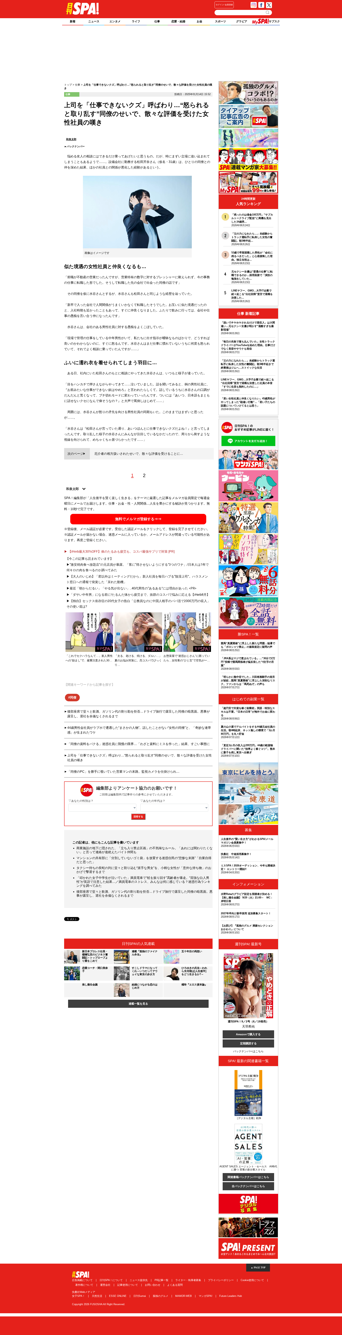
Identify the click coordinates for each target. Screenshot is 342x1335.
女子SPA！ (79, 1295)
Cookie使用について (253, 1280)
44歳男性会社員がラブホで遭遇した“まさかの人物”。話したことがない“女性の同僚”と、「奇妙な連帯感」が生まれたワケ (139, 730)
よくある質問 (175, 1284)
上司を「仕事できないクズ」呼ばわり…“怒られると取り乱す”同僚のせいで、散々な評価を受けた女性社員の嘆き (139, 758)
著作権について (84, 1284)
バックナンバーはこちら (248, 1051)
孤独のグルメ (161, 1295)
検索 (268, 12)
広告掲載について (82, 1280)
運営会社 (105, 1284)
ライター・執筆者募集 (188, 1280)
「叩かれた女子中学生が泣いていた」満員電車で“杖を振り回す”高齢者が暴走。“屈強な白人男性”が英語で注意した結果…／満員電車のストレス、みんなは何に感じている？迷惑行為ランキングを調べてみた (143, 881)
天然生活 (97, 1295)
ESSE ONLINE (118, 1295)
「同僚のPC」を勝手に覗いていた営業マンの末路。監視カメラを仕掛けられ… (123, 771)
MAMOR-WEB (184, 1295)
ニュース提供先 (139, 1280)
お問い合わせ (153, 1284)
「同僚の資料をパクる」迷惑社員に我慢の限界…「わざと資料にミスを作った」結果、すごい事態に (138, 744)
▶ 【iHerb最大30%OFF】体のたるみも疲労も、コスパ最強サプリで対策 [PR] (119, 551)
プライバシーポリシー (221, 1280)
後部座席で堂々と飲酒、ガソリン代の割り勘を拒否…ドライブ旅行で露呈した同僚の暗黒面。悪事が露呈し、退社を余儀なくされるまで (138, 714)
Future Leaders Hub (230, 1295)
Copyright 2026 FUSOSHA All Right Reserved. (98, 1304)
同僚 (73, 697)
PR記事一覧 (162, 1280)
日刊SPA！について (112, 1280)
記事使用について (128, 1284)
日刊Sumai (140, 1295)
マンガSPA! (206, 1295)
